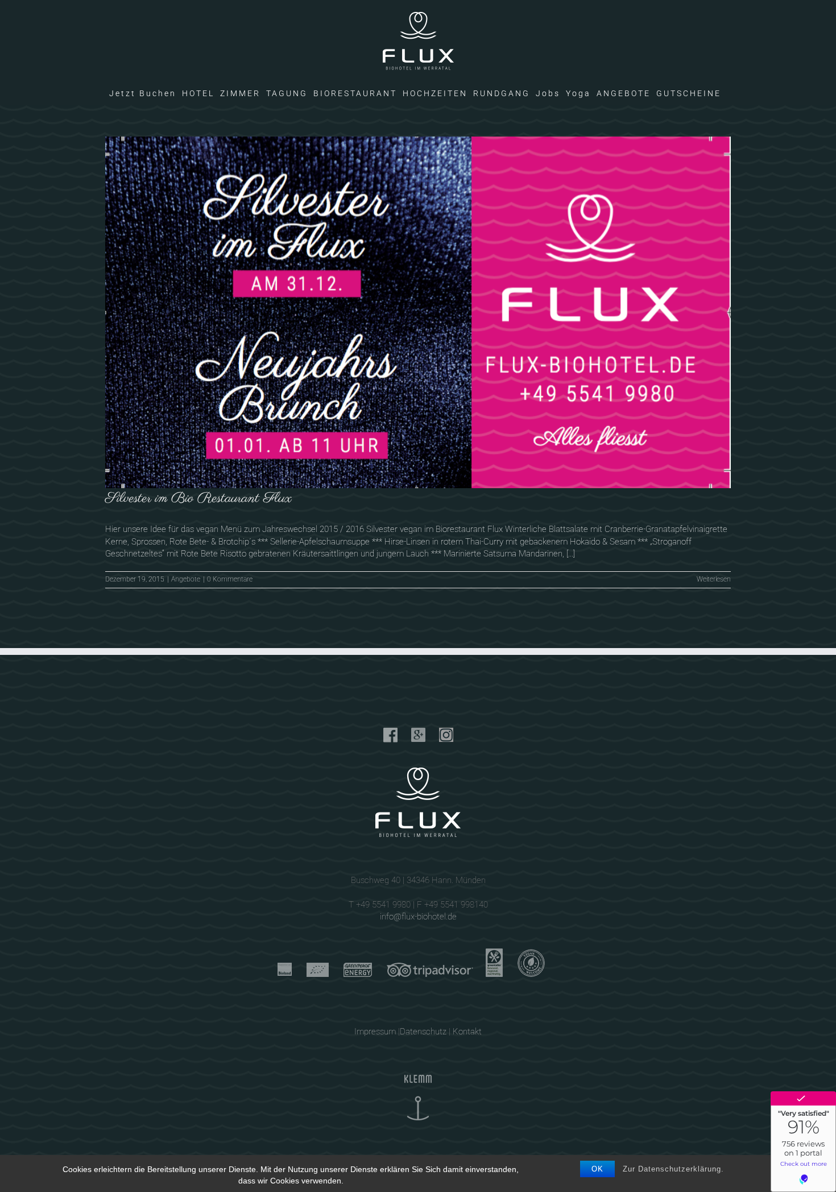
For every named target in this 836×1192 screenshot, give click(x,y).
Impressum (375, 1031)
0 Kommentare (230, 579)
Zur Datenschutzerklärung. (673, 1169)
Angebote (185, 579)
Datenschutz (423, 1031)
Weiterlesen (714, 579)
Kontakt (467, 1031)
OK (597, 1169)
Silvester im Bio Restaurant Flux (198, 498)
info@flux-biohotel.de (418, 916)
